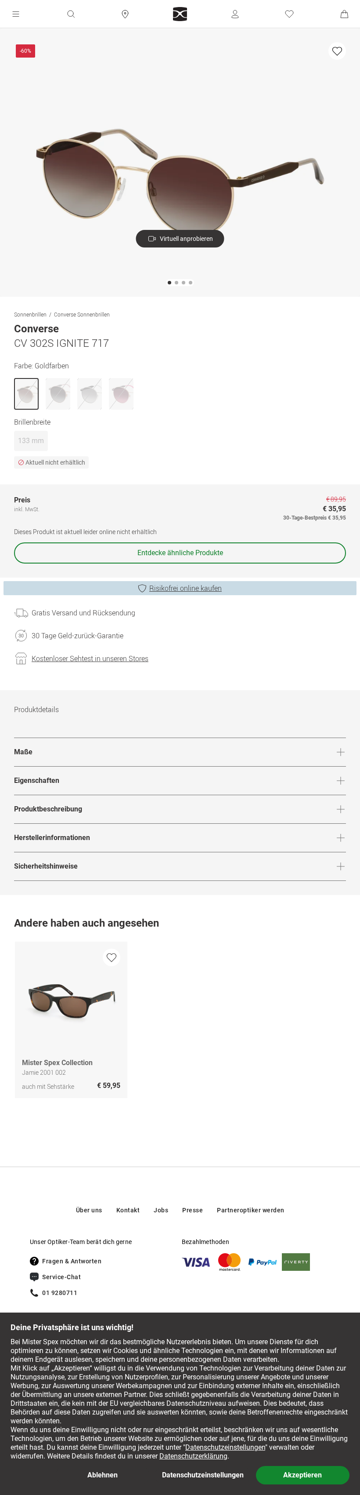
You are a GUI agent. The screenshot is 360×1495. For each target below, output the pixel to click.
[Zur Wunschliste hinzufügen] (337, 51)
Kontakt (128, 1210)
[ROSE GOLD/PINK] (121, 394)
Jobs (161, 1210)
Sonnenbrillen (30, 314)
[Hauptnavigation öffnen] (16, 14)
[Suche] (70, 14)
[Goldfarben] (26, 394)
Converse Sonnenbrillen (82, 314)
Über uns (89, 1210)
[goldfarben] (58, 394)
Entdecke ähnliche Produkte (180, 553)
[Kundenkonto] (235, 14)
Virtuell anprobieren (186, 238)
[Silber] (89, 394)
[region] (180, 1022)
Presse (192, 1210)
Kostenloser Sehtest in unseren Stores (90, 658)
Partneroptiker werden (250, 1210)
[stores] (125, 14)
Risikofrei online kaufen (185, 588)
